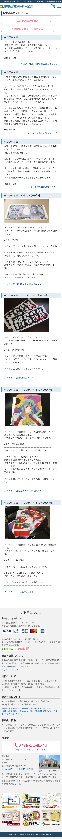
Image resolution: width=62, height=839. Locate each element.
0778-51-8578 (32, 745)
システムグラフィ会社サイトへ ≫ (18, 768)
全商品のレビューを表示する (27, 29)
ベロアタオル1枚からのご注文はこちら (39, 63)
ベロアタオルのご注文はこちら (43, 133)
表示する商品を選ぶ (27, 21)
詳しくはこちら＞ (10, 669)
